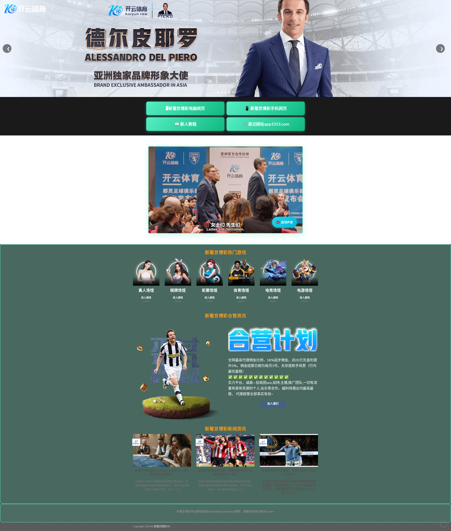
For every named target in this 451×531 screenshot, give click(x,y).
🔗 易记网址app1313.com (265, 124)
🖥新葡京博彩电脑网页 (185, 108)
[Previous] (132, 466)
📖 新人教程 (185, 124)
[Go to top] (443, 524)
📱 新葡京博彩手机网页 (266, 108)
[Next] (318, 466)
